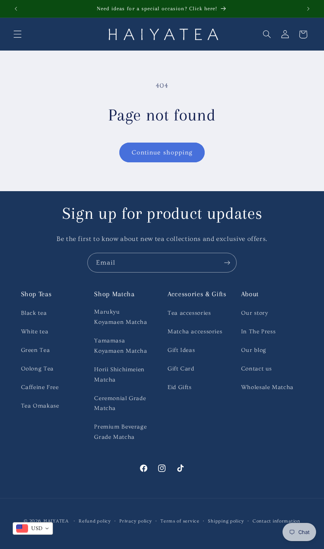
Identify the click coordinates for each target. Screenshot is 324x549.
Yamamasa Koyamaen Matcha (120, 345)
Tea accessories (189, 313)
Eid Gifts (180, 387)
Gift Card (181, 368)
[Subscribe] (227, 262)
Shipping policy (226, 521)
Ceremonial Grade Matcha (120, 403)
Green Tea (35, 350)
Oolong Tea (37, 368)
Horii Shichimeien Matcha (119, 374)
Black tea (34, 313)
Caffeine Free (40, 387)
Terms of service (180, 521)
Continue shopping (162, 152)
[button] (17, 34)
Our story (254, 313)
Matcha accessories (195, 331)
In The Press (258, 331)
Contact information (276, 521)
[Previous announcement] (15, 8)
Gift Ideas (181, 350)
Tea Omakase (40, 405)
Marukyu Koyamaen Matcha (120, 316)
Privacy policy (135, 521)
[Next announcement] (308, 8)
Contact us (256, 368)
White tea (35, 331)
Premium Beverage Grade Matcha (120, 431)
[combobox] (33, 528)
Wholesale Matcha (267, 387)
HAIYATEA (56, 521)
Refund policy (95, 521)
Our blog (253, 350)
